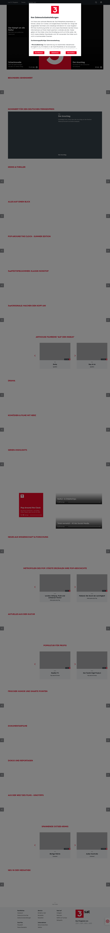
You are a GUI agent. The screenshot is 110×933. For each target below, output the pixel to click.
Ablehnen (55, 53)
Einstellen (71, 53)
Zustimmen (39, 53)
